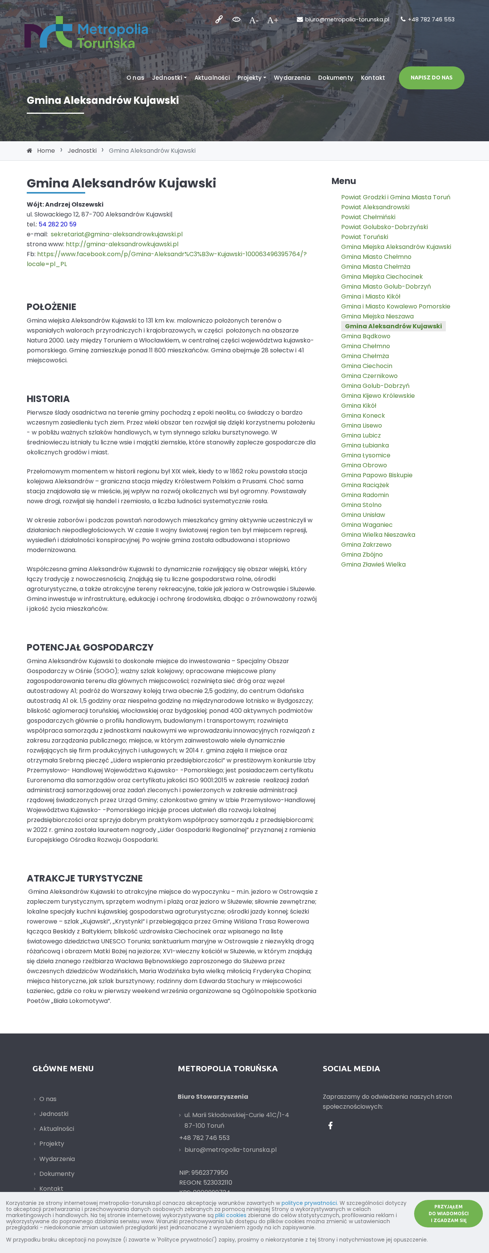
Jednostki (167, 78)
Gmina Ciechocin (366, 366)
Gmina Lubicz (361, 435)
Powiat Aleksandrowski (375, 207)
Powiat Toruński (364, 237)
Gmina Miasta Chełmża (375, 266)
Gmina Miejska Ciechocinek (382, 276)
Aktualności (212, 78)
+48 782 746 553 (431, 19)
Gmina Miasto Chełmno (376, 256)
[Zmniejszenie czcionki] (254, 19)
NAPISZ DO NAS (432, 77)
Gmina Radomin (365, 495)
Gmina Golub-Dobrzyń (375, 385)
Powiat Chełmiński (368, 217)
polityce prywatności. (310, 1203)
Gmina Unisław (363, 514)
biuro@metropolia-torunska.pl (347, 19)
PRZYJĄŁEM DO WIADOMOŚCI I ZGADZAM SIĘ (449, 1213)
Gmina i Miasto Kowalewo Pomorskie (395, 306)
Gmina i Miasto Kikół (370, 296)
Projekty (250, 78)
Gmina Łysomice (365, 455)
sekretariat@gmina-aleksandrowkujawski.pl (117, 234)
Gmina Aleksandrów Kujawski (393, 326)
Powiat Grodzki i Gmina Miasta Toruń (395, 197)
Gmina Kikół (358, 405)
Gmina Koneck (363, 415)
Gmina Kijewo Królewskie (378, 395)
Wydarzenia (292, 78)
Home (46, 150)
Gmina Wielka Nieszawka (378, 534)
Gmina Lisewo (361, 425)
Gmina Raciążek (365, 485)
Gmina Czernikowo (369, 375)
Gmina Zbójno (362, 554)
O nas (135, 78)
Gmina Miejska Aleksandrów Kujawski (396, 246)
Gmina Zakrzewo (366, 544)
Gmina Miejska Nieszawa (377, 316)
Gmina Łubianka (365, 445)
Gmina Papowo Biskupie (377, 475)
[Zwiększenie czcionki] (273, 19)
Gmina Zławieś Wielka (373, 564)
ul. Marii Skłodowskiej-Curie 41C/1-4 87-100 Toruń (237, 1120)
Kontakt (373, 78)
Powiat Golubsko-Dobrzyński (384, 227)
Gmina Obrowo (364, 465)
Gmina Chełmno (365, 346)
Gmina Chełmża (365, 356)
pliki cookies (230, 1215)
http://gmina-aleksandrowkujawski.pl (122, 244)
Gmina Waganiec (367, 524)
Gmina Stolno (361, 505)
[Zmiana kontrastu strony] (236, 19)
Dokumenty (335, 78)
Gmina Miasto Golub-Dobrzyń (386, 286)
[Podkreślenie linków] (219, 19)
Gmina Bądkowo (365, 336)
